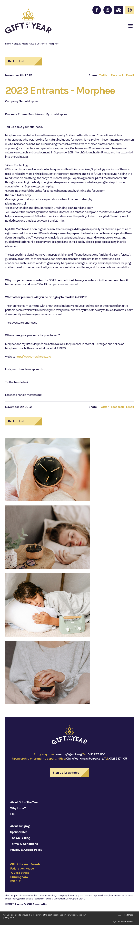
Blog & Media (21, 43)
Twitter (104, 75)
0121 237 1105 (96, 754)
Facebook (117, 75)
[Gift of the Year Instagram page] (107, 10)
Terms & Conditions (24, 844)
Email (130, 75)
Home (8, 43)
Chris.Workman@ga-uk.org (84, 758)
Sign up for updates (66, 772)
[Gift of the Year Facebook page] (96, 10)
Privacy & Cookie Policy (26, 850)
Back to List (16, 61)
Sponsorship (18, 832)
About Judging (19, 826)
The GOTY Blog (20, 838)
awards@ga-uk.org (69, 754)
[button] (130, 25)
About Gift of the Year (24, 802)
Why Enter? (18, 808)
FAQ (12, 814)
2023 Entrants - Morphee (44, 43)
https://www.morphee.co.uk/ (33, 356)
